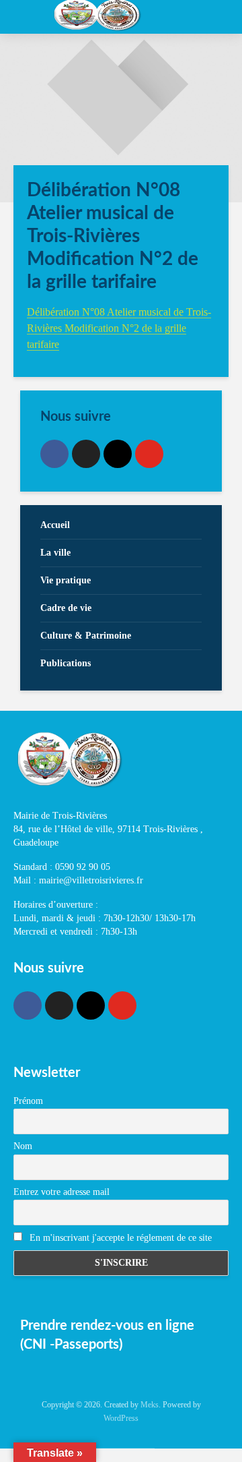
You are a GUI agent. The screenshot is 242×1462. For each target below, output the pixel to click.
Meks (149, 1404)
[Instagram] (118, 454)
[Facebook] (54, 454)
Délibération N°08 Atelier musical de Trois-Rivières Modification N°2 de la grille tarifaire (119, 328)
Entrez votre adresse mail (61, 1192)
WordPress (121, 1418)
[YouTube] (149, 454)
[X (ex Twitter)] (86, 454)
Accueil (55, 525)
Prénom (28, 1101)
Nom (22, 1146)
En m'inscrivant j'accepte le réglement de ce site (119, 1238)
